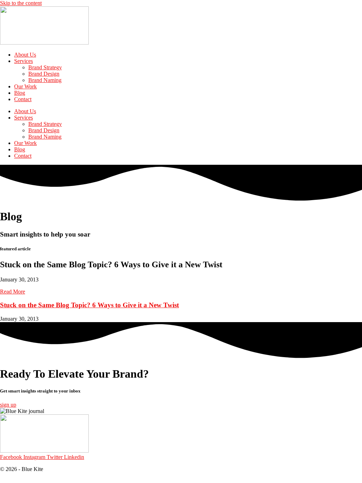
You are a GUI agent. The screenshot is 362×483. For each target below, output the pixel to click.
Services (23, 61)
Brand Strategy (45, 67)
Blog (19, 93)
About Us (25, 55)
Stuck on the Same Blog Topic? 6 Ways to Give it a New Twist (89, 305)
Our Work (25, 86)
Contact (22, 99)
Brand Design (43, 74)
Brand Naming (45, 80)
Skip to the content (21, 3)
